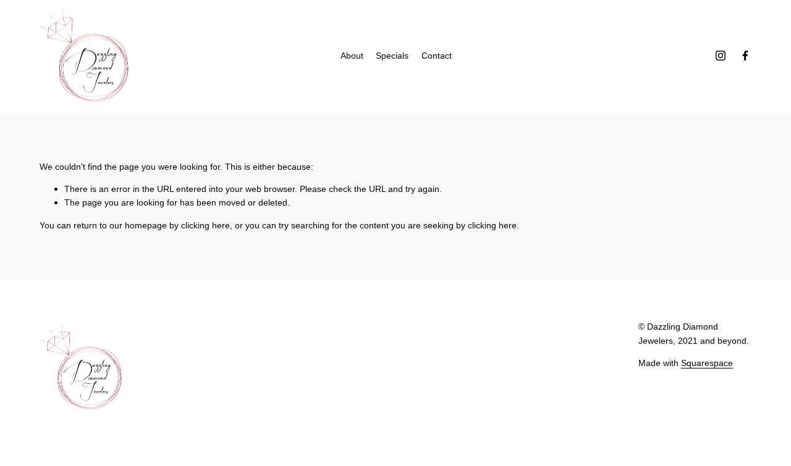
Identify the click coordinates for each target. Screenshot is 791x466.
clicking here (205, 225)
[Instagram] (720, 55)
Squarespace (707, 362)
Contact (436, 55)
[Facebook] (745, 55)
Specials (392, 55)
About (352, 55)
